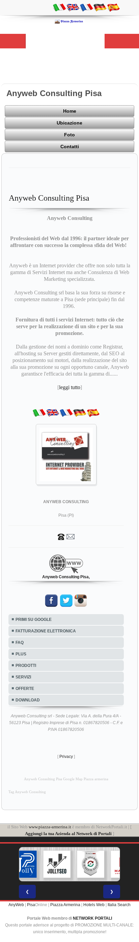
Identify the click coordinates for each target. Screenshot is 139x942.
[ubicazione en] (73, 7)
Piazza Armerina (65, 904)
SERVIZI (23, 677)
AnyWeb (16, 904)
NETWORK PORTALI (92, 918)
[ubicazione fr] (86, 7)
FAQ (20, 642)
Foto (69, 134)
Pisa (31, 904)
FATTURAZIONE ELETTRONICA (46, 631)
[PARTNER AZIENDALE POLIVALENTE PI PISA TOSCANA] (23, 864)
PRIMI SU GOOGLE (34, 619)
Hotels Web (94, 904)
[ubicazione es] (113, 7)
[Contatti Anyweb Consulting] (66, 536)
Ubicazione (69, 123)
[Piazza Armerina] (69, 21)
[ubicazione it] (59, 7)
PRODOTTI (26, 665)
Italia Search (119, 904)
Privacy (66, 756)
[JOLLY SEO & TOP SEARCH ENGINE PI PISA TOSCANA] (57, 864)
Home (69, 111)
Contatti (69, 146)
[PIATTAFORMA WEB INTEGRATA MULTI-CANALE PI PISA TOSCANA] (90, 864)
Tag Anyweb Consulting (27, 792)
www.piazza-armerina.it (50, 826)
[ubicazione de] (100, 7)
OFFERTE (25, 688)
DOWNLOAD (28, 700)
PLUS (21, 654)
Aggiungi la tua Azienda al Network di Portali (68, 833)
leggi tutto (69, 387)
